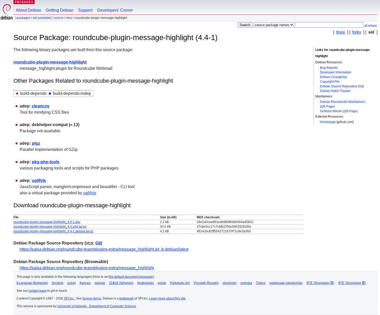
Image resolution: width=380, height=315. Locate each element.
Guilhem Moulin (331, 111)
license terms (91, 298)
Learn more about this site (167, 298)
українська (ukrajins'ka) (285, 283)
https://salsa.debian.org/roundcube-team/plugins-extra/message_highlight (87, 268)
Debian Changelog (333, 77)
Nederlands (145, 283)
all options (370, 25)
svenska (246, 283)
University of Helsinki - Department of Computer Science (96, 306)
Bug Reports (329, 68)
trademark (126, 298)
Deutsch (57, 283)
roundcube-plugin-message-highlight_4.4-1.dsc (46, 222)
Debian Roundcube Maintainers (342, 102)
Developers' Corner (115, 10)
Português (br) (180, 283)
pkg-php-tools (45, 162)
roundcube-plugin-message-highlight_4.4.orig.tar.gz (49, 226)
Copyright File (330, 81)
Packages (24, 2)
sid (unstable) (42, 18)
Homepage (328, 122)
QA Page (327, 106)
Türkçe (260, 283)
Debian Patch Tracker (335, 91)
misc (69, 18)
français (85, 283)
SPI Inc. (69, 298)
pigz (36, 143)
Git (361, 86)
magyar (100, 283)
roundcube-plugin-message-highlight (50, 62)
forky (356, 32)
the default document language (131, 277)
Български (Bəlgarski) (32, 283)
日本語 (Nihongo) (121, 283)
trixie (340, 32)
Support (85, 10)
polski (162, 283)
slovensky (230, 283)
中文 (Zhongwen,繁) (352, 283)
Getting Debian (59, 10)
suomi (71, 283)
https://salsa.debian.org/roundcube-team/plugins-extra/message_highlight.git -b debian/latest (104, 249)
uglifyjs (39, 180)
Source (59, 18)
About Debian (28, 10)
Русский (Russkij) (206, 283)
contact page (37, 291)
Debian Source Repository (338, 86)
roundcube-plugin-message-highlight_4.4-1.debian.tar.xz (53, 231)
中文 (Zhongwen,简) (320, 283)
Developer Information (335, 72)
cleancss (40, 106)
